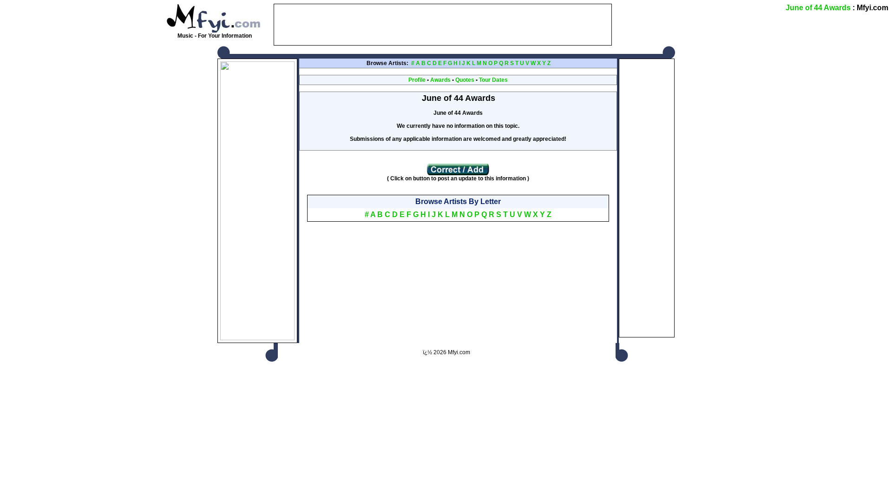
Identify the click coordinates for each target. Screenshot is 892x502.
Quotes (464, 80)
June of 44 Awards (818, 8)
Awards (440, 80)
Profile (417, 80)
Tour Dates (493, 80)
